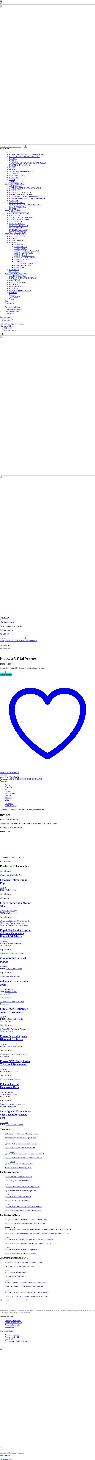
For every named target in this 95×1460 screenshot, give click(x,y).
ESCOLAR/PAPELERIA (14, 184)
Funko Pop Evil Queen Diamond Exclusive (13, 1038)
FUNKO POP (19, 261)
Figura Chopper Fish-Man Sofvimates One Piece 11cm (25, 1223)
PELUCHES (14, 272)
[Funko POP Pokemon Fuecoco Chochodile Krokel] (24, 1154)
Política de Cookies (12, 1335)
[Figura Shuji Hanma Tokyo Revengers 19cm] (22, 1187)
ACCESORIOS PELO (17, 276)
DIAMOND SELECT (8, 911)
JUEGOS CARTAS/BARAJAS (21, 217)
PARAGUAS (14, 288)
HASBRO (4, 1123)
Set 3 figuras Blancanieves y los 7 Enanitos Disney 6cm (15, 1114)
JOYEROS (13, 173)
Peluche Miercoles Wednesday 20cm (18, 1168)
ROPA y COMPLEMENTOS (16, 274)
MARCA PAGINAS (17, 203)
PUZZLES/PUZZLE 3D (18, 230)
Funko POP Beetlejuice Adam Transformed (14, 1010)
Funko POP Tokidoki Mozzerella (17, 1201)
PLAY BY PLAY (6, 990)
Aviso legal (9, 1339)
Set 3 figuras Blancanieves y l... (11, 827)
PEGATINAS (14, 209)
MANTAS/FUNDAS (17, 175)
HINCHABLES (15, 215)
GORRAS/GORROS (17, 286)
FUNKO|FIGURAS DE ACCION (27, 251)
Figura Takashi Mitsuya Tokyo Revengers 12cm (22, 1266)
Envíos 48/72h (6, 326)
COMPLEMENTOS (17, 282)
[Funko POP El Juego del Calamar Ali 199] (21, 1144)
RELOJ (12, 295)
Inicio (2, 641)
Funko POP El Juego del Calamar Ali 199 (20, 1148)
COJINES (13, 161)
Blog (6, 301)
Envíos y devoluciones (13, 307)
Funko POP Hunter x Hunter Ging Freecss (20, 1253)
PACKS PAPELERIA (17, 207)
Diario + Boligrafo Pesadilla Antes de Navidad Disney (24, 1286)
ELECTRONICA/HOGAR (19, 165)
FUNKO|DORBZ (20, 249)
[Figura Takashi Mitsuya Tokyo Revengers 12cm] (23, 1262)
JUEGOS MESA (15, 222)
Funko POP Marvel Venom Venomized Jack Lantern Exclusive (28, 1243)
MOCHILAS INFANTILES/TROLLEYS (25, 205)
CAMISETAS (14, 280)
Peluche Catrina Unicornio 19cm (9, 1086)
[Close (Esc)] (1, 1447)
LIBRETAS (13, 201)
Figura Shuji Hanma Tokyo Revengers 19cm (21, 1191)
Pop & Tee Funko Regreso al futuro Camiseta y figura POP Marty (15, 933)
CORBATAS (14, 284)
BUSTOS (13, 238)
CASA (7, 152)
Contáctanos (9, 303)
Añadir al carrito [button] (11, 890)
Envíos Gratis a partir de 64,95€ (12, 324)
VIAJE (11, 299)
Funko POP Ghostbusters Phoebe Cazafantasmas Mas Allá (26, 1296)
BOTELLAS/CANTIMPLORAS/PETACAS (26, 155)
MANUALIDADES (17, 224)
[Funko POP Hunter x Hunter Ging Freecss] (21, 1249)
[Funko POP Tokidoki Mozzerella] (18, 1197)
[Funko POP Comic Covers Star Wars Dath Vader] (23, 1207)
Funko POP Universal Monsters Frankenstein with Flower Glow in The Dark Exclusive (37, 1233)
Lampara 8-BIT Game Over (15, 1276)
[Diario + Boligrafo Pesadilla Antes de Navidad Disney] (25, 1282)
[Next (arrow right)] (3, 1449)
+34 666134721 (6, 328)
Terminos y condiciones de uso (16, 1341)
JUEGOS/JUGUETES (13, 211)
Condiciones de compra (13, 309)
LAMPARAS (14, 178)
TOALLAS (13, 182)
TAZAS (12, 180)
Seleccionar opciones (13, 943)
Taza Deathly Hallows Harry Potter (17, 1181)
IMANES (12, 169)
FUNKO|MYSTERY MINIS (24, 257)
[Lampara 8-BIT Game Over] (16, 1272)
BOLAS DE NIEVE (17, 236)
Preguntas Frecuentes (12, 311)
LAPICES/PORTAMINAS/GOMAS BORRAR (27, 199)
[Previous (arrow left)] (1, 1449)
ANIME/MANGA (21, 245)
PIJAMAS (13, 293)
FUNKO (3, 888)
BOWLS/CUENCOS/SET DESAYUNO (24, 157)
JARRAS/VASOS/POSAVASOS (21, 171)
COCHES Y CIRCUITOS (19, 213)
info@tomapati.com (8, 330)
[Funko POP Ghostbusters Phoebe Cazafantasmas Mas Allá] (27, 1292)
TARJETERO (14, 297)
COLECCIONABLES (17, 240)
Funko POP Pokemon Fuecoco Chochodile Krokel (23, 1158)
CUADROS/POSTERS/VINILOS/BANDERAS (27, 163)
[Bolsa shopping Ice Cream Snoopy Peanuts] (21, 1134)
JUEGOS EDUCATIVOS (19, 219)
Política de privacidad (12, 1337)
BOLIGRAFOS (15, 190)
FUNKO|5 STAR (20, 247)
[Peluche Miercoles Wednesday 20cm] (19, 1164)
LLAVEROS (14, 270)
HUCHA (12, 167)
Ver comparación (6, 1459)
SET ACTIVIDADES (17, 232)
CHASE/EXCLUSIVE (27, 263)
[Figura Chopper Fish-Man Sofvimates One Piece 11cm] (26, 1220)
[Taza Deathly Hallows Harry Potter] (18, 1177)
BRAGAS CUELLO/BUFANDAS (22, 278)
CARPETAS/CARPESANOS (20, 194)
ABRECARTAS (15, 186)
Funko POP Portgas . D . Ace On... (13, 857)
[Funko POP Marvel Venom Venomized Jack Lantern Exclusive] (29, 1240)
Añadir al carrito (6, 674)
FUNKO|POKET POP (22, 259)
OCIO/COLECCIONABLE (15, 234)
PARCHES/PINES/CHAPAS (20, 291)
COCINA (13, 159)
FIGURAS (13, 242)
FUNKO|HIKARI (20, 255)
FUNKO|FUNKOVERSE (23, 253)
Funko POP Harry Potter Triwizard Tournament (15, 1063)
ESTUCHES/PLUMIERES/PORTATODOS (25, 196)
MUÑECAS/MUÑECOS (18, 226)
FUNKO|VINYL (20, 268)
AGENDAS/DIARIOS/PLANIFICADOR (25, 188)
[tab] (9, 804)
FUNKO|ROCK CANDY (23, 265)
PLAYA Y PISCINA (17, 228)
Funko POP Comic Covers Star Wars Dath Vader (23, 1211)
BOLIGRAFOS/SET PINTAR (20, 192)
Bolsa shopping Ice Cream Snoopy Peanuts (20, 1138)
